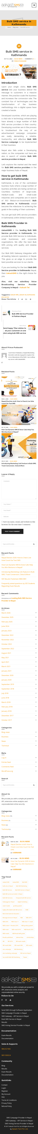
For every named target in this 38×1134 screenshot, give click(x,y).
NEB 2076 (5, 922)
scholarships (30, 937)
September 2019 (8, 684)
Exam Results (7, 1035)
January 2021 (6, 671)
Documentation (7, 1038)
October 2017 (7, 720)
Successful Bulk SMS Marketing (11, 957)
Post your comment (12, 531)
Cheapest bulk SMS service (23, 898)
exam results (6, 906)
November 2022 (8, 640)
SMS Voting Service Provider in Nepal (16, 1025)
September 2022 (8, 649)
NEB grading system (27, 925)
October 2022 (7, 644)
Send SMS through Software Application (17, 1010)
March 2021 (6, 666)
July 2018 (5, 693)
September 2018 (8, 689)
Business (5, 737)
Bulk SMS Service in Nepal (22, 890)
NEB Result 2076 (28, 929)
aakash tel (22, 295)
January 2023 (6, 631)
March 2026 (6, 613)
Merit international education (11, 914)
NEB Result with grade (18, 933)
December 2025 (7, 617)
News (4, 741)
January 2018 (6, 711)
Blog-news (15, 27)
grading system (17, 906)
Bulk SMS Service (7, 890)
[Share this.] (18, 299)
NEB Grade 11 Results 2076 (10, 925)
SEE (3, 941)
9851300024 (6, 1055)
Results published (8, 937)
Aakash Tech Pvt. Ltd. (20, 1129)
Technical (5, 746)
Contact (4, 1085)
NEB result (6, 929)
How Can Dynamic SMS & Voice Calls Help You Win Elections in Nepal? (22, 863)
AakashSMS (16, 882)
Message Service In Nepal (10, 918)
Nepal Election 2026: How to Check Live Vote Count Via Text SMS (22, 847)
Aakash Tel (25, 287)
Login (4, 1088)
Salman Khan (19, 937)
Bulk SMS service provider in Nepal (12, 894)
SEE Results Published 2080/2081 (14, 579)
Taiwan (25, 957)
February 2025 (7, 622)
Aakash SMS (14, 295)
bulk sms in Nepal (8, 886)
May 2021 (5, 657)
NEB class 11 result (27, 922)
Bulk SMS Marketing (21, 886)
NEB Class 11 (15, 922)
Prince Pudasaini (20, 61)
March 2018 (6, 702)
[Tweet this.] (22, 299)
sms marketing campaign (10, 953)
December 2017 (7, 715)
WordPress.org (7, 771)
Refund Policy (7, 1106)
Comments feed (7, 767)
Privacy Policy (7, 1103)
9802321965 (6, 1049)
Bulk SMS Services (8, 898)
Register (5, 1091)
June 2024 (5, 626)
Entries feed (6, 762)
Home (9, 27)
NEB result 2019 (16, 929)
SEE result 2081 (18, 945)
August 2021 (6, 653)
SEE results (29, 945)
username (17, 853)
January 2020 (6, 680)
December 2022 (7, 635)
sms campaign (7, 949)
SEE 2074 (10, 941)
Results (4, 1022)
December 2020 (7, 675)
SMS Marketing (18, 949)
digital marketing (22, 902)
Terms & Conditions (9, 1100)
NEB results (6, 933)
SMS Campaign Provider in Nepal (14, 1013)
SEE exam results (20, 941)
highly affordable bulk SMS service (12, 910)
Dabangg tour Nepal (8, 902)
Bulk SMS (24, 882)
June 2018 (5, 698)
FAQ (3, 1097)
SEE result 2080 (7, 945)
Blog (3, 1066)
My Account (6, 1094)
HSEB (26, 910)
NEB (21, 918)
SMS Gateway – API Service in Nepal (15, 1016)
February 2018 (7, 707)
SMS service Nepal (25, 953)
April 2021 (5, 662)
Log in (4, 758)
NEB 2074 (28, 918)
